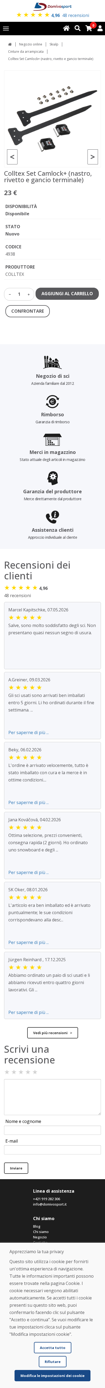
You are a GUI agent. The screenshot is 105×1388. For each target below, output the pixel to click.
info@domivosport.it (50, 1204)
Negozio (40, 1237)
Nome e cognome (23, 1121)
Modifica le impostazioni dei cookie (52, 1375)
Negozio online (30, 44)
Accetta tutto (52, 1347)
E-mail (11, 1141)
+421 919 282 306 (46, 1198)
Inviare (16, 1168)
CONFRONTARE (27, 311)
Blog (36, 1226)
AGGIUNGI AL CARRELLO (67, 294)
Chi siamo (41, 1231)
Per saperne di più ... (28, 732)
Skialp (54, 44)
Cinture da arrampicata (26, 51)
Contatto (40, 1242)
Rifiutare (53, 1361)
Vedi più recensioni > (52, 1032)
